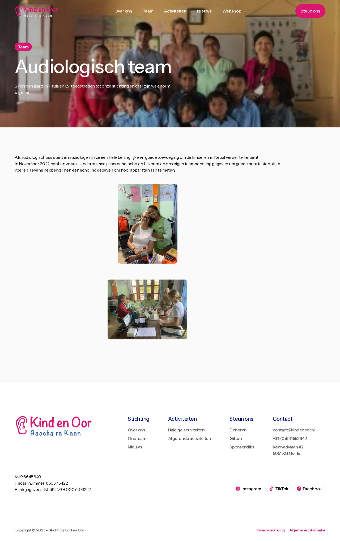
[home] (38, 11)
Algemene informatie (307, 530)
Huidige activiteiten (186, 429)
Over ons (136, 429)
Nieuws (135, 447)
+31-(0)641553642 (290, 438)
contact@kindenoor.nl (294, 429)
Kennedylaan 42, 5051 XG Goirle (288, 450)
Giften (236, 438)
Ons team (137, 438)
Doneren (238, 429)
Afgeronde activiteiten (189, 438)
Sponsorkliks (242, 447)
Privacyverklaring (271, 530)
